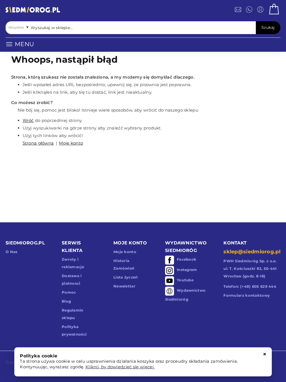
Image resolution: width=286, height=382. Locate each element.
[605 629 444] (249, 9)
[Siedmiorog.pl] (33, 11)
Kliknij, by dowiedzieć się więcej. (119, 366)
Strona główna (38, 143)
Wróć (28, 120)
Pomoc (69, 292)
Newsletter (124, 286)
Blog (66, 301)
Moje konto (71, 143)
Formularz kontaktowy (246, 295)
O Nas (12, 251)
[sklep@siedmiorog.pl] (238, 9)
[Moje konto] (260, 9)
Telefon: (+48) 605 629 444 (249, 286)
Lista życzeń (125, 277)
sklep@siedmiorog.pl (251, 252)
